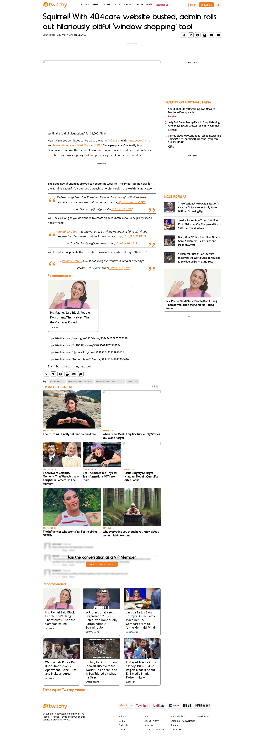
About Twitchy (152, 721)
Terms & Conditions (155, 729)
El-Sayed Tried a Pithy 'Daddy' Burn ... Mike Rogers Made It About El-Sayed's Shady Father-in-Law (141, 670)
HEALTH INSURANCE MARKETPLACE (110, 381)
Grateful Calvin (93, 632)
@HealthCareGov (66, 231)
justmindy (55, 328)
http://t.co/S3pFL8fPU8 (131, 236)
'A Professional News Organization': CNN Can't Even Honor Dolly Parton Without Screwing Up (101, 620)
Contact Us (176, 729)
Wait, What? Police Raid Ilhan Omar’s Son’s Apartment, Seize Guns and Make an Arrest (199, 241)
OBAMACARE (132, 381)
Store (140, 5)
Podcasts (128, 5)
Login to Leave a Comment (102, 564)
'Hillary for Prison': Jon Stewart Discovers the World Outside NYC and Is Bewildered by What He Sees (101, 670)
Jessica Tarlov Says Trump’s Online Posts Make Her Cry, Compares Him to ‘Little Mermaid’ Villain (141, 620)
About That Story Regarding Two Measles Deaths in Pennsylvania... (191, 111)
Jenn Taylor (49, 35)
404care (114, 140)
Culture (106, 5)
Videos (116, 5)
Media (95, 5)
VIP (146, 716)
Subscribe (206, 4)
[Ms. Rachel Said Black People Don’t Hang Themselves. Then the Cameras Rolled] (73, 294)
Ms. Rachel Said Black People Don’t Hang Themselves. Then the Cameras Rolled (70, 317)
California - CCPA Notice (182, 721)
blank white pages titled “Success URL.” (77, 145)
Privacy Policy (177, 716)
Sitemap (174, 725)
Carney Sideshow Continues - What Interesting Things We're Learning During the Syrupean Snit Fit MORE (194, 139)
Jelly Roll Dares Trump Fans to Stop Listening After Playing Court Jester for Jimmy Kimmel (194, 124)
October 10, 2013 (121, 209)
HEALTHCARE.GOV (57, 381)
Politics (85, 5)
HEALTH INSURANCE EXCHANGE (80, 381)
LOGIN (193, 4)
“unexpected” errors (140, 140)
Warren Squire (132, 632)
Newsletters (202, 716)
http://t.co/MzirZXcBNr (131, 202)
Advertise (149, 725)
